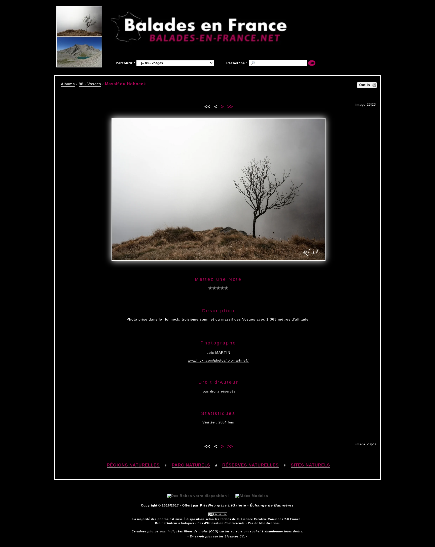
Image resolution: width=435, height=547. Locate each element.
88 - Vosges (90, 84)
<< (207, 105)
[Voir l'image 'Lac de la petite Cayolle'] (79, 52)
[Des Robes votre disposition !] (198, 495)
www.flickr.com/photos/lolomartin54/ (218, 360)
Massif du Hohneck (125, 84)
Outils (364, 85)
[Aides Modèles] (251, 495)
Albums (68, 84)
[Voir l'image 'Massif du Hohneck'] (79, 21)
